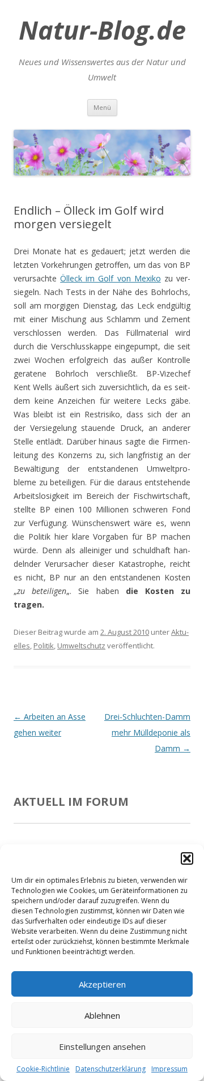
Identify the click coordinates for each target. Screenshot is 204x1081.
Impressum (169, 1069)
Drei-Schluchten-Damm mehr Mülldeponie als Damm (147, 732)
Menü (102, 107)
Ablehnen (102, 1015)
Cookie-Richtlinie (43, 1069)
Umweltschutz (81, 645)
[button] (187, 858)
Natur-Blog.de (102, 30)
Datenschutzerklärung (110, 1069)
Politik (43, 645)
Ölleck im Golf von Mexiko (110, 278)
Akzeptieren (102, 984)
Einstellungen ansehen (102, 1046)
